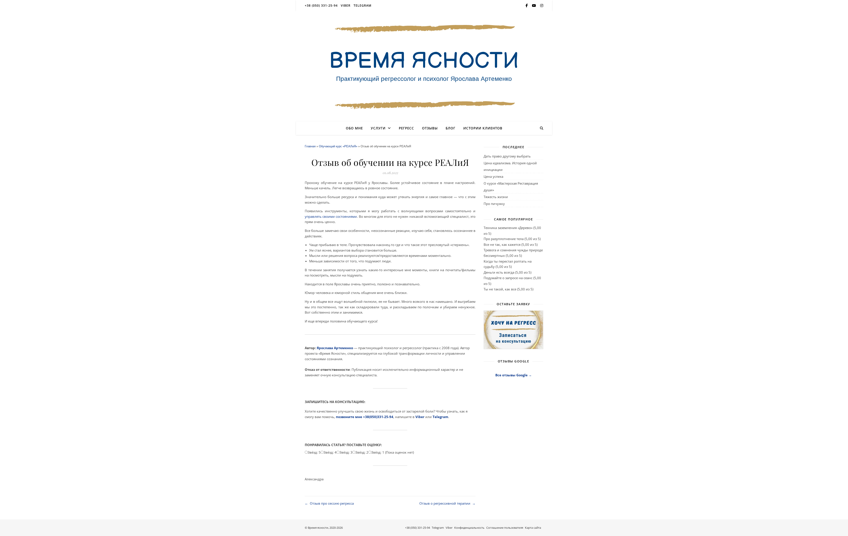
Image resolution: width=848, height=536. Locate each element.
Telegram (362, 5)
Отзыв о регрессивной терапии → (447, 503)
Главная (310, 146)
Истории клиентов (482, 128)
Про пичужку (494, 203)
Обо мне (354, 128)
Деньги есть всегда (499, 272)
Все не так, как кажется (502, 244)
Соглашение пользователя (504, 528)
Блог (450, 128)
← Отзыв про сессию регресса (329, 503)
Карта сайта (533, 528)
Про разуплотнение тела (504, 239)
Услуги (378, 128)
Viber (345, 5)
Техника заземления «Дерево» (508, 227)
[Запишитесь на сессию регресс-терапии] (513, 330)
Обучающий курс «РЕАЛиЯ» (338, 146)
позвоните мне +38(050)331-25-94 (364, 417)
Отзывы (430, 128)
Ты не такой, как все (500, 289)
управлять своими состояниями (331, 216)
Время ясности (318, 528)
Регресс (406, 128)
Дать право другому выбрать (507, 156)
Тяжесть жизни (496, 197)
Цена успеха (493, 176)
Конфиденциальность (469, 528)
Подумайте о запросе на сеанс (508, 278)
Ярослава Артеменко (335, 348)
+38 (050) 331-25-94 (321, 5)
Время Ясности (424, 61)
